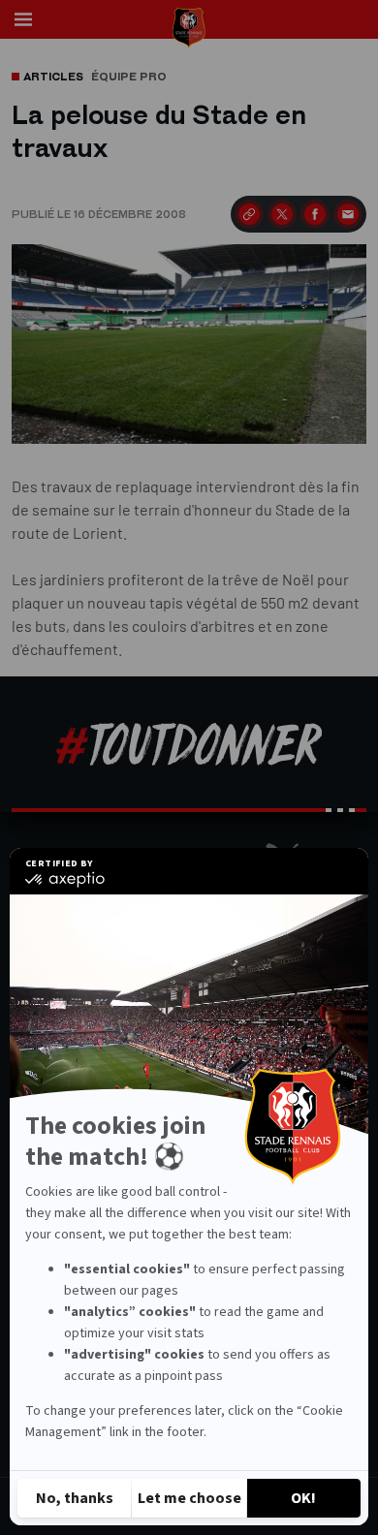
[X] (282, 214)
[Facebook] (315, 214)
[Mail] (347, 214)
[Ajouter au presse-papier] (249, 214)
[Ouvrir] (23, 19)
